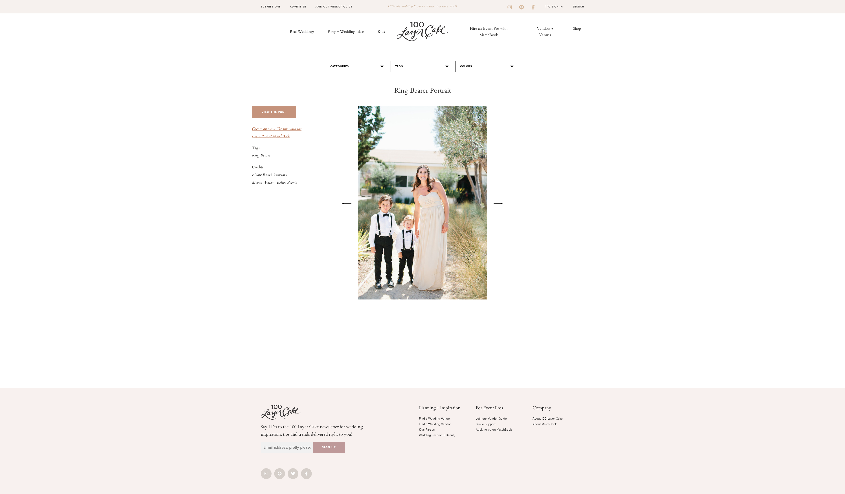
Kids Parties (427, 430)
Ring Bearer (261, 155)
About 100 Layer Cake (548, 419)
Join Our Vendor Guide (333, 6)
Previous (344, 202)
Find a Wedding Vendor (435, 424)
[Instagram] (509, 6)
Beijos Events (287, 183)
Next (500, 202)
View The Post (274, 112)
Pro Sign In (554, 6)
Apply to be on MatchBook (494, 430)
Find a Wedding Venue (434, 419)
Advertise (298, 6)
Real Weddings (302, 31)
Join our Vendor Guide (491, 419)
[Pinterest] (521, 6)
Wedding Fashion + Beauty (437, 435)
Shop (577, 28)
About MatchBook (545, 424)
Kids (381, 31)
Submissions (271, 6)
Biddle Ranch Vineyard (269, 175)
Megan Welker (263, 183)
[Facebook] (533, 6)
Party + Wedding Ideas (346, 31)
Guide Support (486, 424)
